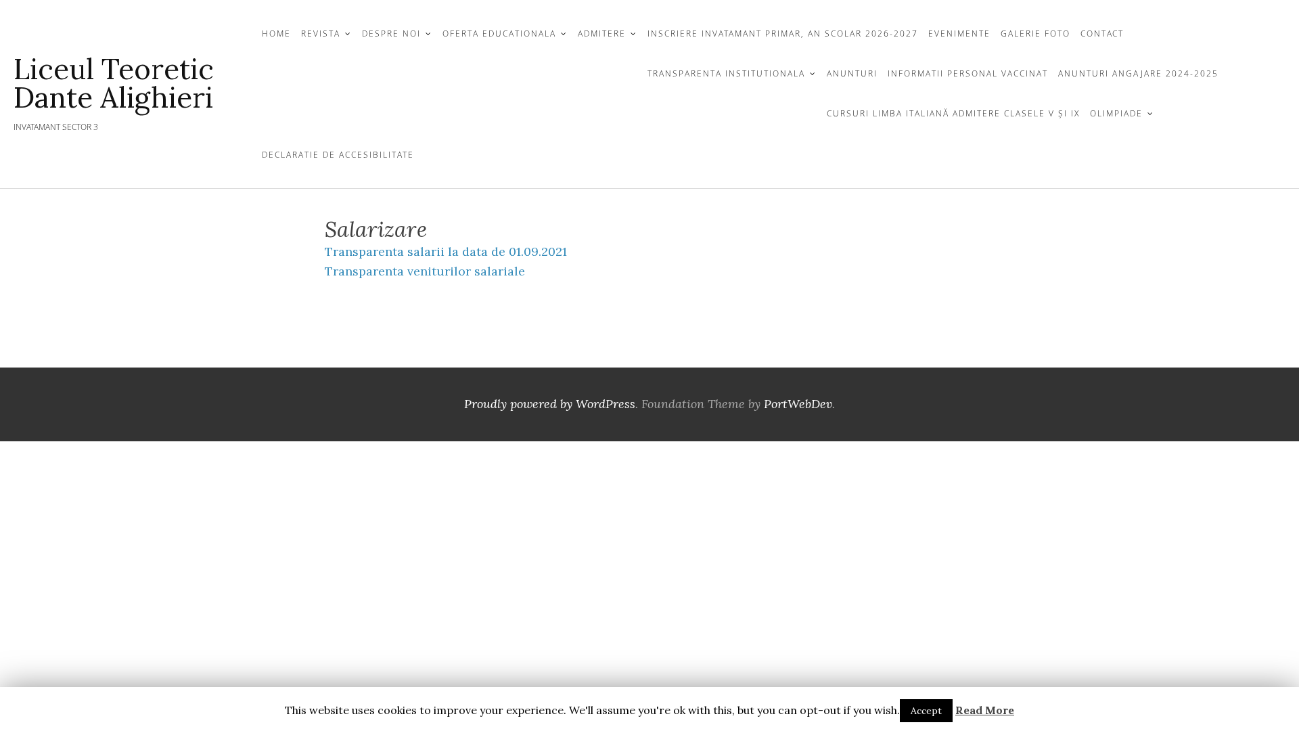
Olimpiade (1116, 113)
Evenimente (959, 33)
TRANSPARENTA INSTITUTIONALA (726, 73)
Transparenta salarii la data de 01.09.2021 (446, 251)
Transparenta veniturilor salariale (425, 271)
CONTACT (1102, 33)
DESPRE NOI (391, 33)
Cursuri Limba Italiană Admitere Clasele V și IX (953, 113)
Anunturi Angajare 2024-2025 (1138, 73)
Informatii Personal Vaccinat (968, 73)
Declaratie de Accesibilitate (338, 154)
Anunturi (852, 73)
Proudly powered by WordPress (549, 404)
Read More (984, 710)
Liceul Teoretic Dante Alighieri (114, 83)
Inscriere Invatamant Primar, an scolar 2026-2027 (782, 33)
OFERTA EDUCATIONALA (499, 33)
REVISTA (320, 33)
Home (276, 33)
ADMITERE (602, 33)
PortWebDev (798, 404)
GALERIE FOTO (1035, 33)
